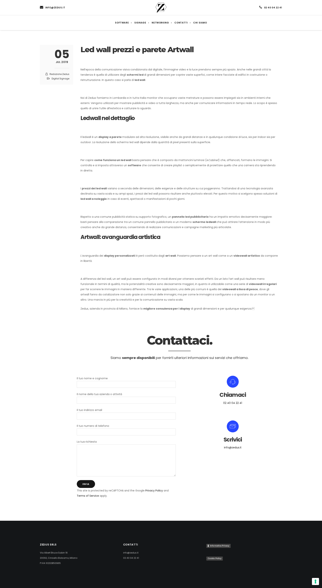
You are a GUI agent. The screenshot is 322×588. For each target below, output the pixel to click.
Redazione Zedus (59, 74)
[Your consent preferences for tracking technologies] (315, 581)
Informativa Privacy (219, 545)
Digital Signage (60, 78)
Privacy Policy (154, 490)
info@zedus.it (233, 447)
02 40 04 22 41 (232, 403)
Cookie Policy (214, 558)
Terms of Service (88, 496)
